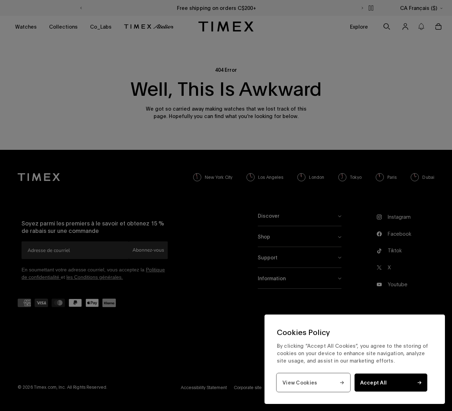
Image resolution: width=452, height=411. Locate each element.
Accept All (373, 382)
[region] (354, 359)
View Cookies (299, 382)
